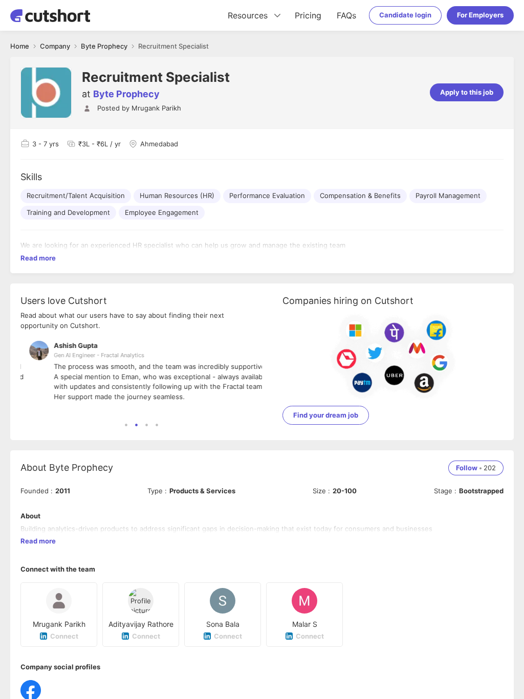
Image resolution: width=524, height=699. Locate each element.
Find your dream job (325, 415)
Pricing (308, 15)
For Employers (480, 15)
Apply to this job (466, 92)
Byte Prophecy (126, 94)
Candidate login (405, 15)
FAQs (346, 15)
